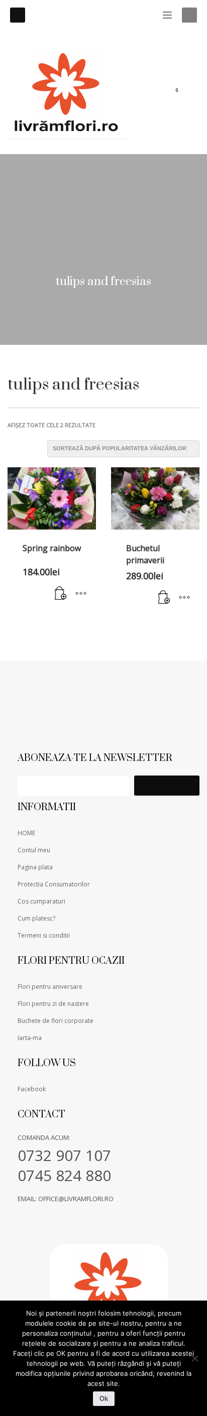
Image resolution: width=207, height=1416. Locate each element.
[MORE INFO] (81, 593)
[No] (194, 1358)
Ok (103, 1398)
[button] (61, 593)
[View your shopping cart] (183, 92)
